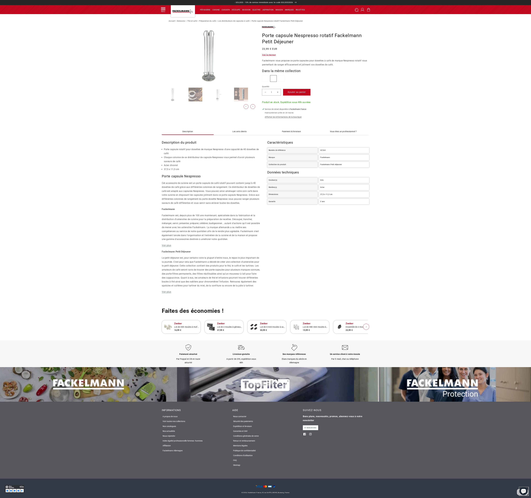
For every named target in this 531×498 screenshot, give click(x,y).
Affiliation (167, 446)
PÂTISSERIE (205, 10)
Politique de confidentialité (244, 450)
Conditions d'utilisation (243, 455)
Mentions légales (240, 446)
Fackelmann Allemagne (173, 450)
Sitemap (236, 465)
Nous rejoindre (169, 436)
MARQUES (289, 10)
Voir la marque (269, 55)
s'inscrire (310, 428)
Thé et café (192, 21)
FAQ (235, 460)
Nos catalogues (169, 426)
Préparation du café (207, 21)
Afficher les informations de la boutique (283, 117)
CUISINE (216, 10)
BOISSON (246, 10)
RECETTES (300, 10)
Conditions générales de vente (246, 436)
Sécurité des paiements (243, 421)
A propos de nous (170, 416)
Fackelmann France (254, 492)
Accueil (172, 21)
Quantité (265, 87)
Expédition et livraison (242, 426)
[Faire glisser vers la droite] (252, 106)
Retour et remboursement (244, 441)
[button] (163, 10)
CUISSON (226, 10)
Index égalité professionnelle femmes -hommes (183, 441)
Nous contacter (239, 416)
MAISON (279, 10)
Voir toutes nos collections (174, 421)
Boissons (181, 21)
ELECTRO (257, 10)
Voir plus (166, 245)
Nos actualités (169, 431)
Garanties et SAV (240, 431)
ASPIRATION (268, 10)
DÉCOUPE (236, 10)
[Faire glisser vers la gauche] (246, 106)
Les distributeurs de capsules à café (234, 21)
